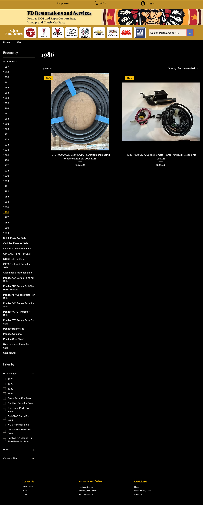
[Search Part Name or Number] (190, 32)
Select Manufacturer (14, 32)
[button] (102, 3)
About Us (138, 494)
